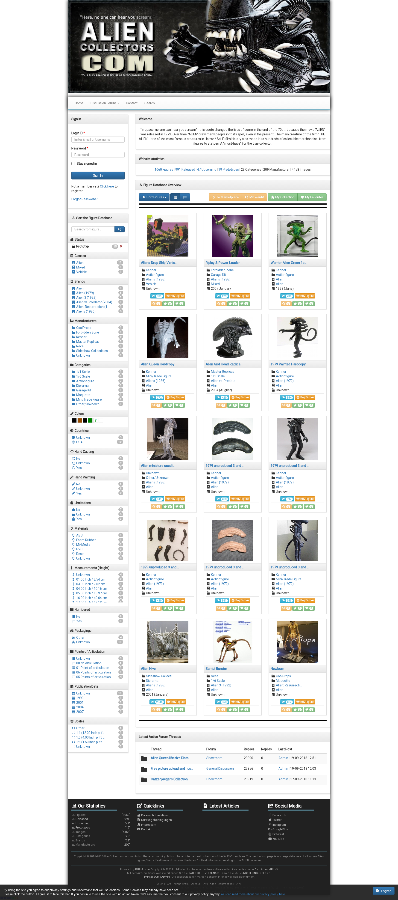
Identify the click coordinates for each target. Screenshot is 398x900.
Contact (132, 103)
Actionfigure (85, 381)
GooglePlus (280, 829)
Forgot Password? (84, 199)
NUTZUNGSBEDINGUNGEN (250, 873)
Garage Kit (83, 390)
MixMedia (83, 544)
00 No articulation (89, 663)
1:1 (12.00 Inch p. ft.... (91, 733)
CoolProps (83, 328)
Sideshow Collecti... (160, 676)
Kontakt (146, 829)
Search (149, 103)
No (78, 458)
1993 (80, 698)
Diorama (82, 385)
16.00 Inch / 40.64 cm (91, 598)
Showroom (214, 758)
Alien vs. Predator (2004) (94, 302)
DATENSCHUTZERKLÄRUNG (204, 873)
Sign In (98, 175)
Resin (80, 554)
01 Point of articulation (92, 668)
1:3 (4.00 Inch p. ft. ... (90, 737)
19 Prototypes (228, 169)
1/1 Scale (83, 372)
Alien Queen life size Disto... (171, 758)
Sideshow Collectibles (92, 351)
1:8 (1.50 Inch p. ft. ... (90, 742)
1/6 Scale (83, 376)
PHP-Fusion (142, 869)
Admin (283, 758)
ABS (79, 535)
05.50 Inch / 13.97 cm (91, 593)
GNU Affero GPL (264, 869)
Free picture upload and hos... (172, 768)
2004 (80, 707)
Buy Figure (177, 296)
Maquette (83, 395)
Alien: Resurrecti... (289, 685)
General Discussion (220, 768)
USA (79, 442)
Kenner (81, 337)
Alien (80, 263)
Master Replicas (88, 341)
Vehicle (81, 272)
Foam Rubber (86, 540)
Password (79, 148)
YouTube (278, 838)
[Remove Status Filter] (121, 246)
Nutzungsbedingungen (156, 820)
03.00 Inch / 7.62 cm (90, 584)
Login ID (78, 133)
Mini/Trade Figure (89, 399)
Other (80, 637)
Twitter (276, 820)
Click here (107, 186)
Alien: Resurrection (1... (92, 307)
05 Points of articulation (93, 677)
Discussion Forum (104, 103)
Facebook (279, 815)
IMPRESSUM (151, 876)
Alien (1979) (85, 293)
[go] (119, 229)
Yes (79, 468)
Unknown (83, 355)
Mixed (80, 267)
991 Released (185, 169)
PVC (79, 549)
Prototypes (102, 827)
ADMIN (165, 876)
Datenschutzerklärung (155, 815)
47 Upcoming (206, 169)
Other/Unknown (88, 404)
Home (79, 103)
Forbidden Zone (87, 332)
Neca (80, 346)
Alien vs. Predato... (224, 381)
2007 (80, 712)
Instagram (279, 824)
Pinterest (278, 834)
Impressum (148, 824)
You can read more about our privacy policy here (252, 894)
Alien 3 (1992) (86, 297)
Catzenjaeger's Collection (169, 779)
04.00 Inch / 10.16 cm (91, 588)
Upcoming (102, 823)
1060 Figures (164, 169)
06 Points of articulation (93, 672)
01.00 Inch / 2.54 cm (90, 579)
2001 (80, 702)
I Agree (386, 891)
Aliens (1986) (86, 311)
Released (102, 819)
